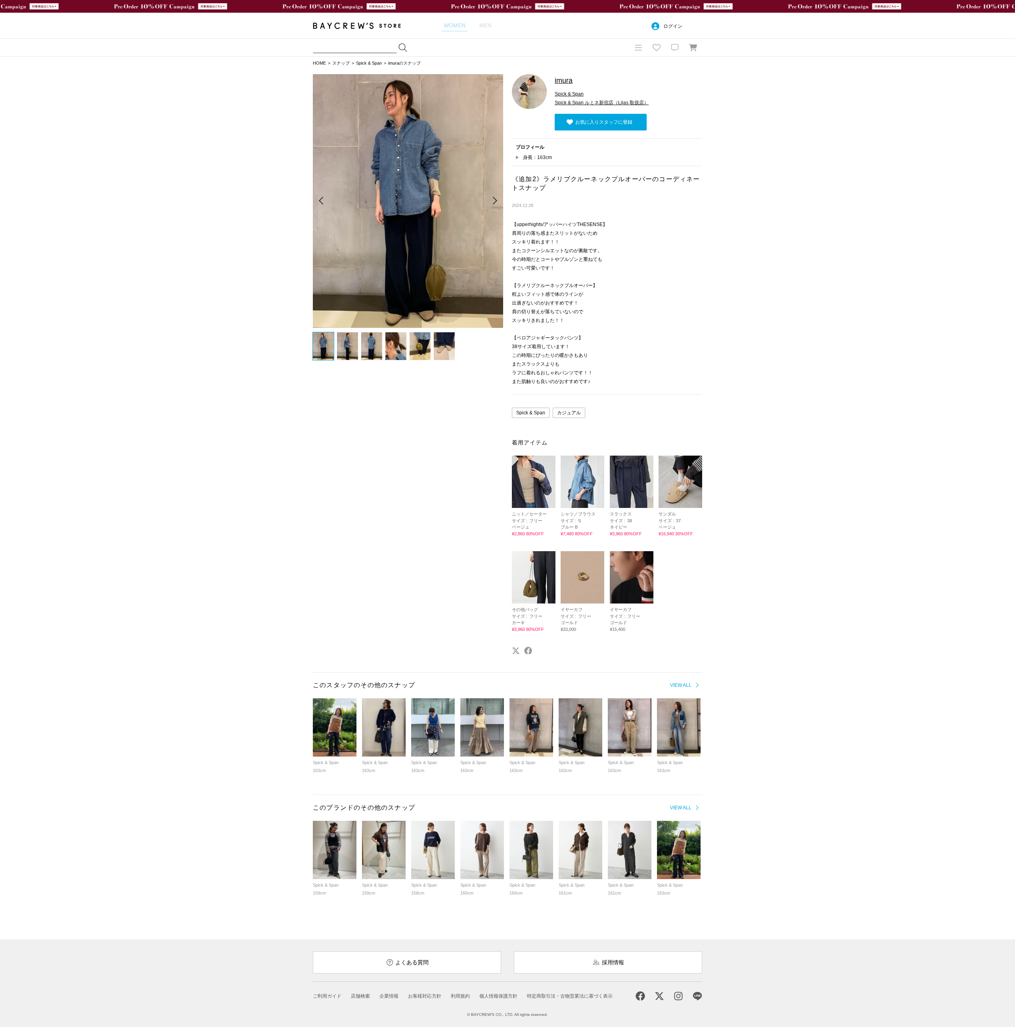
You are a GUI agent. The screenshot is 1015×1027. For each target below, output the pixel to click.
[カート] (693, 47)
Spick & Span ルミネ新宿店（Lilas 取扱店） (602, 102)
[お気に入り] (656, 47)
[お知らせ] (675, 47)
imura (564, 80)
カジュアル (569, 413)
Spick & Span (369, 63)
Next (494, 201)
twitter (516, 651)
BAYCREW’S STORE (362, 25)
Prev (321, 201)
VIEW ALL (680, 685)
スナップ (341, 63)
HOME (319, 63)
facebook (528, 651)
